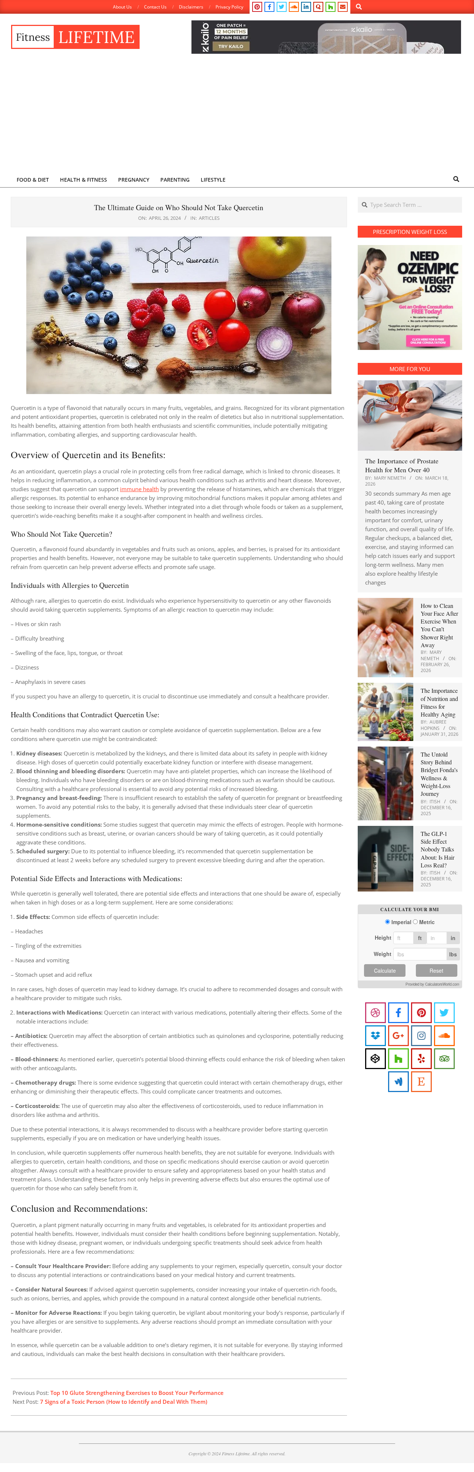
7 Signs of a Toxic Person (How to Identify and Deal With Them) (123, 1401)
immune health (139, 489)
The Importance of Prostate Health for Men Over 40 (401, 465)
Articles (209, 218)
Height (383, 937)
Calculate (385, 970)
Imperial (401, 922)
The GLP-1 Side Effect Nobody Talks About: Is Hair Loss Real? (437, 849)
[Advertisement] (237, 116)
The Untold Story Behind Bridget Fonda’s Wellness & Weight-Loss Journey (439, 774)
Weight (382, 953)
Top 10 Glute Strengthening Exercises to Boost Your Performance (137, 1392)
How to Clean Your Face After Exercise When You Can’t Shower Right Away (439, 625)
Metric (427, 922)
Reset (436, 970)
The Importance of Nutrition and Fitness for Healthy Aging (439, 702)
